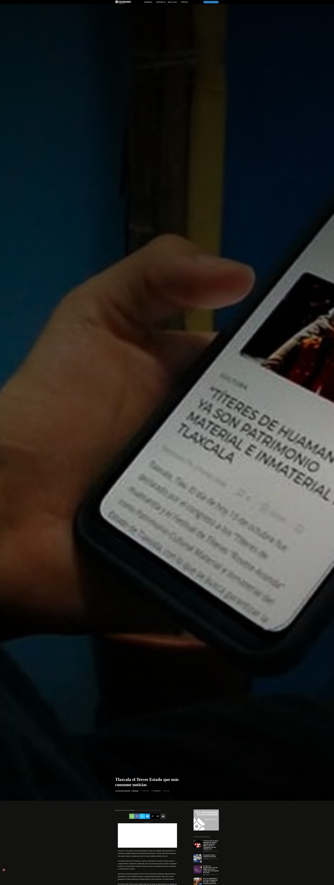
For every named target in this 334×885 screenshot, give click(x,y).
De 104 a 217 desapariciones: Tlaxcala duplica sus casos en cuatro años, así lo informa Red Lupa (211, 869)
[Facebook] (137, 816)
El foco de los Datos (123, 791)
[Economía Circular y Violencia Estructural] (198, 858)
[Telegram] (147, 816)
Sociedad (135, 791)
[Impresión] (163, 816)
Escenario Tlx (157, 790)
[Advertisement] (147, 835)
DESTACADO (206, 851)
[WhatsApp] (131, 816)
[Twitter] (142, 816)
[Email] (157, 816)
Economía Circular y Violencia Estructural (209, 855)
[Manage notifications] (3, 869)
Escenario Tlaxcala (119, 810)
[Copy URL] (152, 816)
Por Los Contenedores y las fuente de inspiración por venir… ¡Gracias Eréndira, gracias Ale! (210, 881)
